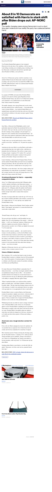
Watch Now (47, 2)
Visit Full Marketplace (29, 365)
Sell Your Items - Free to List (17, 365)
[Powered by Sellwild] (32, 436)
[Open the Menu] (2, 2)
